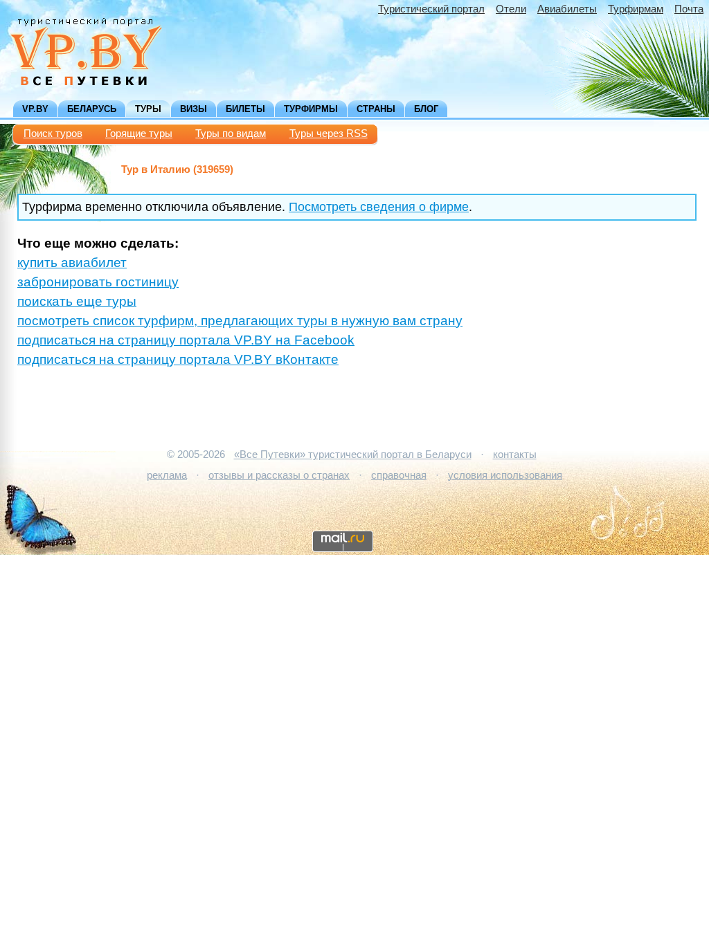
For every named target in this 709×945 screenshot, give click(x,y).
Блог (426, 109)
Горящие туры (138, 133)
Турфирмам (635, 9)
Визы (193, 109)
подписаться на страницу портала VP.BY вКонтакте (178, 359)
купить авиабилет (72, 262)
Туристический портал (431, 9)
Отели (511, 9)
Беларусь (91, 109)
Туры (148, 109)
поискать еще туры (76, 301)
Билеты (245, 109)
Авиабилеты (567, 9)
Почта (688, 9)
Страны (376, 109)
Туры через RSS (328, 133)
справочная (399, 475)
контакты (515, 454)
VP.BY (35, 109)
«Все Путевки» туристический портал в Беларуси (353, 454)
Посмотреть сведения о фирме (379, 207)
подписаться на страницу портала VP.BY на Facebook (185, 340)
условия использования (505, 475)
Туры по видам (230, 133)
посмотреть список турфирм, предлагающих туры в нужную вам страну (240, 320)
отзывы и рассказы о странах (279, 475)
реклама (167, 475)
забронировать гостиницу (98, 282)
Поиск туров (53, 133)
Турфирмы (311, 109)
